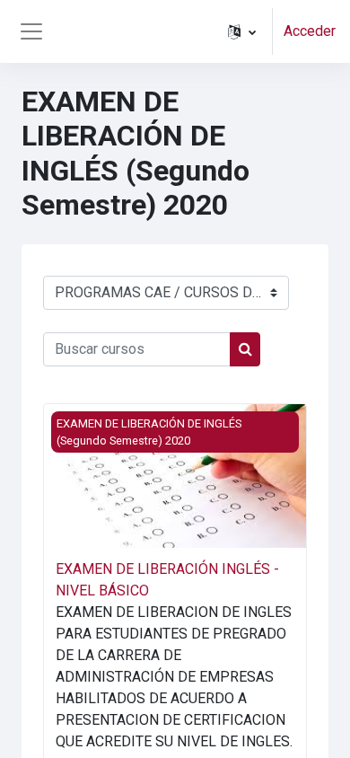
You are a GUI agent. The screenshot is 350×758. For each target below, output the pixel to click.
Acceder (310, 31)
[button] (241, 31)
